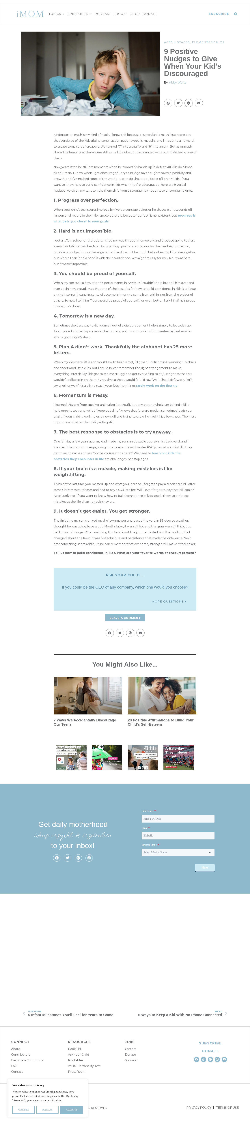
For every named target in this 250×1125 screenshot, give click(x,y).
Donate (150, 14)
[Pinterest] (78, 858)
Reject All (47, 1109)
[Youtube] (224, 1059)
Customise (23, 1109)
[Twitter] (67, 858)
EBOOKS (121, 14)
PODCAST (103, 14)
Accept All (71, 1109)
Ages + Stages (177, 42)
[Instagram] (89, 858)
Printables (78, 14)
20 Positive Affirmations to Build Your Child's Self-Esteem (161, 722)
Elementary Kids (208, 42)
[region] (47, 1098)
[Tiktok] (203, 1059)
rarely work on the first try (157, 385)
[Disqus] (125, 947)
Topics (55, 14)
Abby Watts (177, 82)
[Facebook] (56, 858)
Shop (135, 14)
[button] (236, 14)
